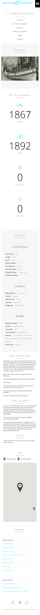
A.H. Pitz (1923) (7, 544)
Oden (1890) (6, 567)
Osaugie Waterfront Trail (10, 584)
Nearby (20, 39)
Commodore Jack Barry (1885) (12, 555)
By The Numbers (20, 24)
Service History (20, 32)
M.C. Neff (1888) (7, 563)
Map (20, 35)
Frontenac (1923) (8, 559)
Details (20, 28)
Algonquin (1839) (8, 548)
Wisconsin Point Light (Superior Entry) (14, 591)
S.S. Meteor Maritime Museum (12, 587)
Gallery (20, 20)
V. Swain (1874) (7, 570)
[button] (34, 508)
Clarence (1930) (7, 551)
